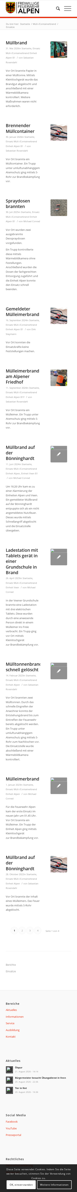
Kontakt (11, 1036)
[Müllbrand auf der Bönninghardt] (59, 454)
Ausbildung (13, 1030)
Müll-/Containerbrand (17, 53)
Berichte (11, 965)
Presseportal (13, 1135)
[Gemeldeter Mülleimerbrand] (59, 315)
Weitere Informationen (54, 1184)
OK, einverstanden (21, 1184)
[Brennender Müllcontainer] (59, 132)
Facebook (12, 1121)
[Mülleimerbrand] (59, 785)
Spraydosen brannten (18, 203)
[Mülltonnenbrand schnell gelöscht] (59, 671)
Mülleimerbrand (22, 779)
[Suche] (56, 8)
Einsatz (36, 48)
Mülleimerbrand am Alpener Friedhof (22, 376)
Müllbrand (16, 43)
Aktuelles (11, 1010)
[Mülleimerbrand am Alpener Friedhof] (59, 377)
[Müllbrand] (59, 49)
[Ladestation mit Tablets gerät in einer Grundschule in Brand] (59, 557)
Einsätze (11, 971)
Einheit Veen (27, 473)
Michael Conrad (31, 221)
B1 (14, 57)
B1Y (22, 397)
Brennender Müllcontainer (20, 128)
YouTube (11, 1128)
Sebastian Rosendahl (17, 150)
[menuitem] (56, 8)
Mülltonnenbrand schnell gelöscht (24, 666)
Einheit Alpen (13, 146)
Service (10, 1023)
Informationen (15, 1016)
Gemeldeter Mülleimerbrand (22, 311)
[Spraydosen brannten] (59, 207)
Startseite (26, 48)
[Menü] (65, 8)
